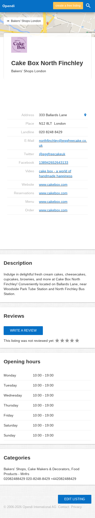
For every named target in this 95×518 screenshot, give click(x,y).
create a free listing (68, 5)
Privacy (76, 507)
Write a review (23, 330)
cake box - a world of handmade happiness (55, 173)
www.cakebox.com (53, 184)
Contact (63, 507)
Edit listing (74, 499)
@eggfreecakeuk (52, 154)
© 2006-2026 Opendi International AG (30, 507)
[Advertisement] (47, 230)
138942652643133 (53, 162)
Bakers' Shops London (25, 21)
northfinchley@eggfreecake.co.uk (63, 143)
